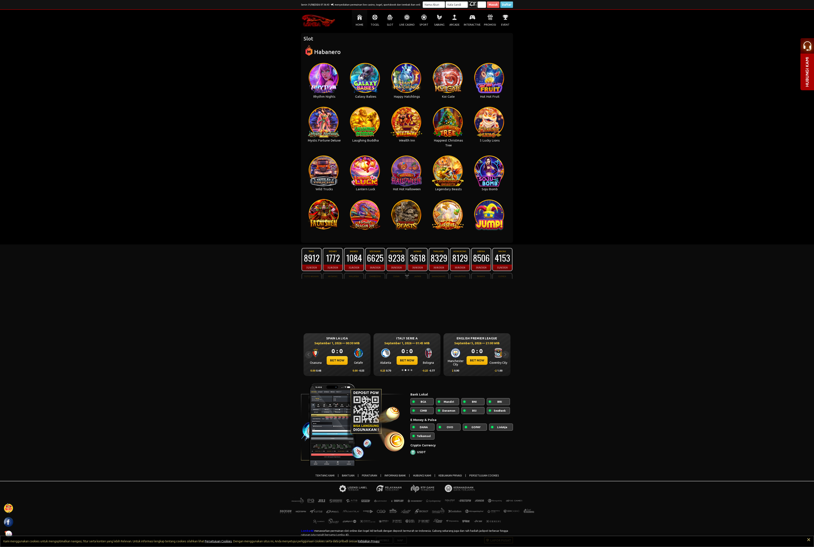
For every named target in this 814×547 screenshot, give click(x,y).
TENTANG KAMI (325, 475)
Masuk (493, 4)
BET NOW (337, 360)
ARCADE (454, 24)
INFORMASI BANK (395, 475)
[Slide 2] (405, 370)
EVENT (505, 24)
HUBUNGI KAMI (422, 475)
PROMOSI (490, 24)
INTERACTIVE (472, 24)
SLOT (390, 24)
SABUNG (439, 24)
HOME (359, 24)
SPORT (424, 24)
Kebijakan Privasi (368, 541)
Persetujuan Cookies (218, 541)
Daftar (506, 4)
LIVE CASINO (407, 24)
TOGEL (375, 24)
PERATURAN (369, 475)
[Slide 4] (411, 370)
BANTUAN (348, 475)
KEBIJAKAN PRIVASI (450, 475)
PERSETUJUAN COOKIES (484, 475)
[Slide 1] (402, 370)
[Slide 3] (408, 370)
